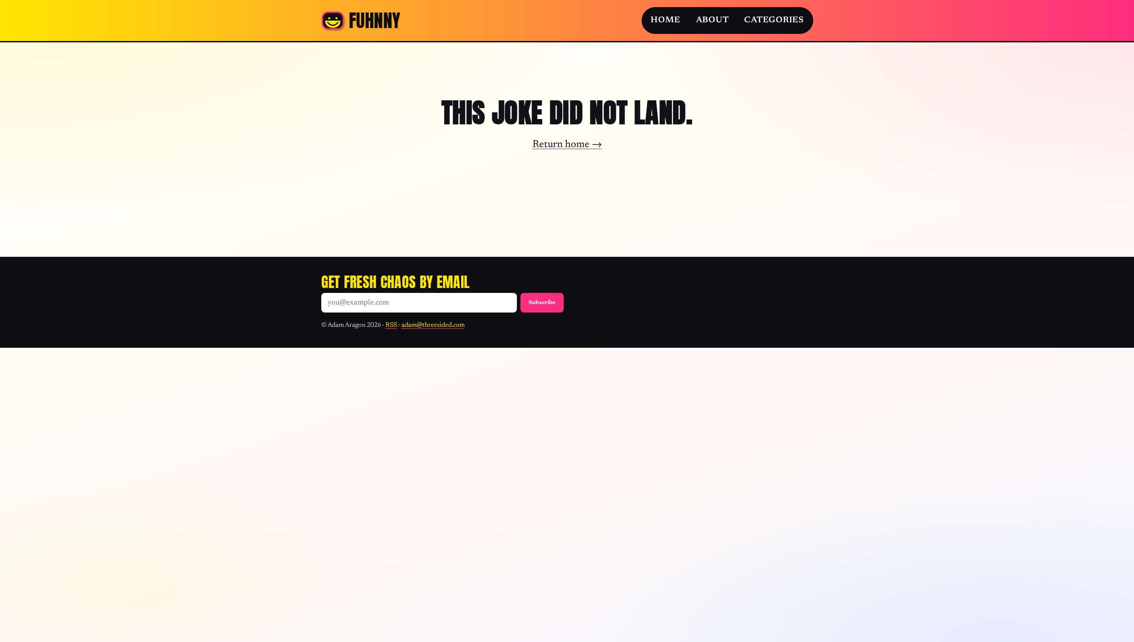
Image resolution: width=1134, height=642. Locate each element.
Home (665, 20)
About (712, 20)
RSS (391, 325)
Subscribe (542, 303)
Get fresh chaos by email (395, 282)
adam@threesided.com (433, 325)
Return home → (567, 145)
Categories (774, 20)
